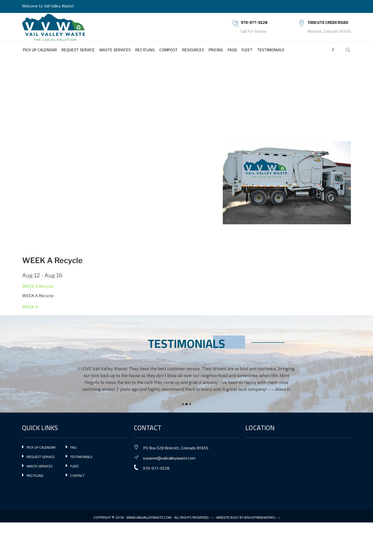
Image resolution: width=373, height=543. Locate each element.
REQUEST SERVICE (78, 50)
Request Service (41, 456)
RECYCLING (145, 50)
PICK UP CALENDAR (40, 50)
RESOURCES (193, 50)
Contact (77, 475)
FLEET (247, 50)
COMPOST (168, 50)
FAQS (232, 50)
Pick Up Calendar (41, 447)
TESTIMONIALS (270, 50)
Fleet (74, 466)
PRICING (216, 50)
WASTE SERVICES (115, 50)
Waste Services (40, 466)
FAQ (73, 447)
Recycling (35, 475)
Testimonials (81, 456)
